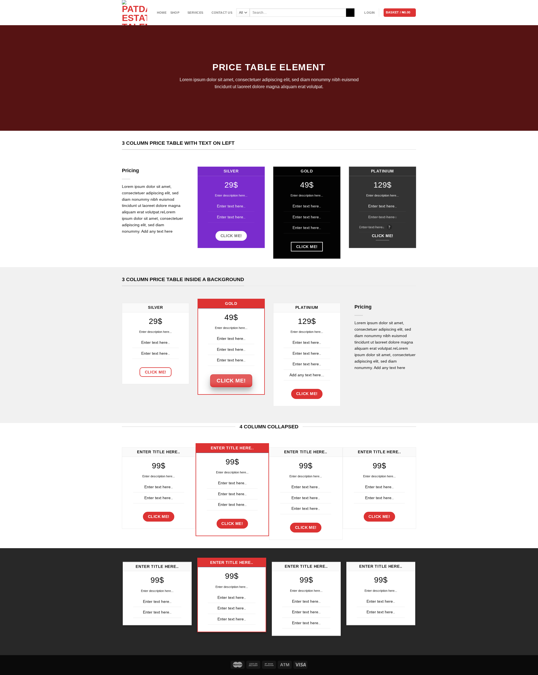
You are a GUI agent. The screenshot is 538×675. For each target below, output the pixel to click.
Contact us (222, 12)
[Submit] (350, 12)
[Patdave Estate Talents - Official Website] (135, 12)
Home (161, 12)
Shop (174, 12)
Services (195, 12)
